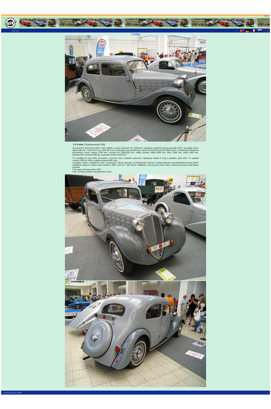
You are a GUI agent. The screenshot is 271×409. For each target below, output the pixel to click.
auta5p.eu (266, 16)
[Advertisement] (135, 7)
